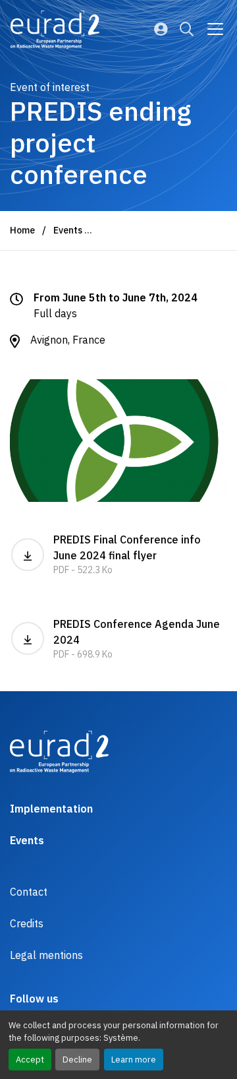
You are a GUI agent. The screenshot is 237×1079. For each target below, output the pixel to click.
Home (22, 230)
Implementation (51, 808)
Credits (26, 923)
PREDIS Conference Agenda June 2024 (136, 638)
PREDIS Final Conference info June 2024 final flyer (127, 554)
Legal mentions (46, 955)
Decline (77, 1059)
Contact (28, 891)
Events (67, 230)
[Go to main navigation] (215, 29)
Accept (30, 1059)
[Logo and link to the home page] (55, 30)
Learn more (133, 1059)
